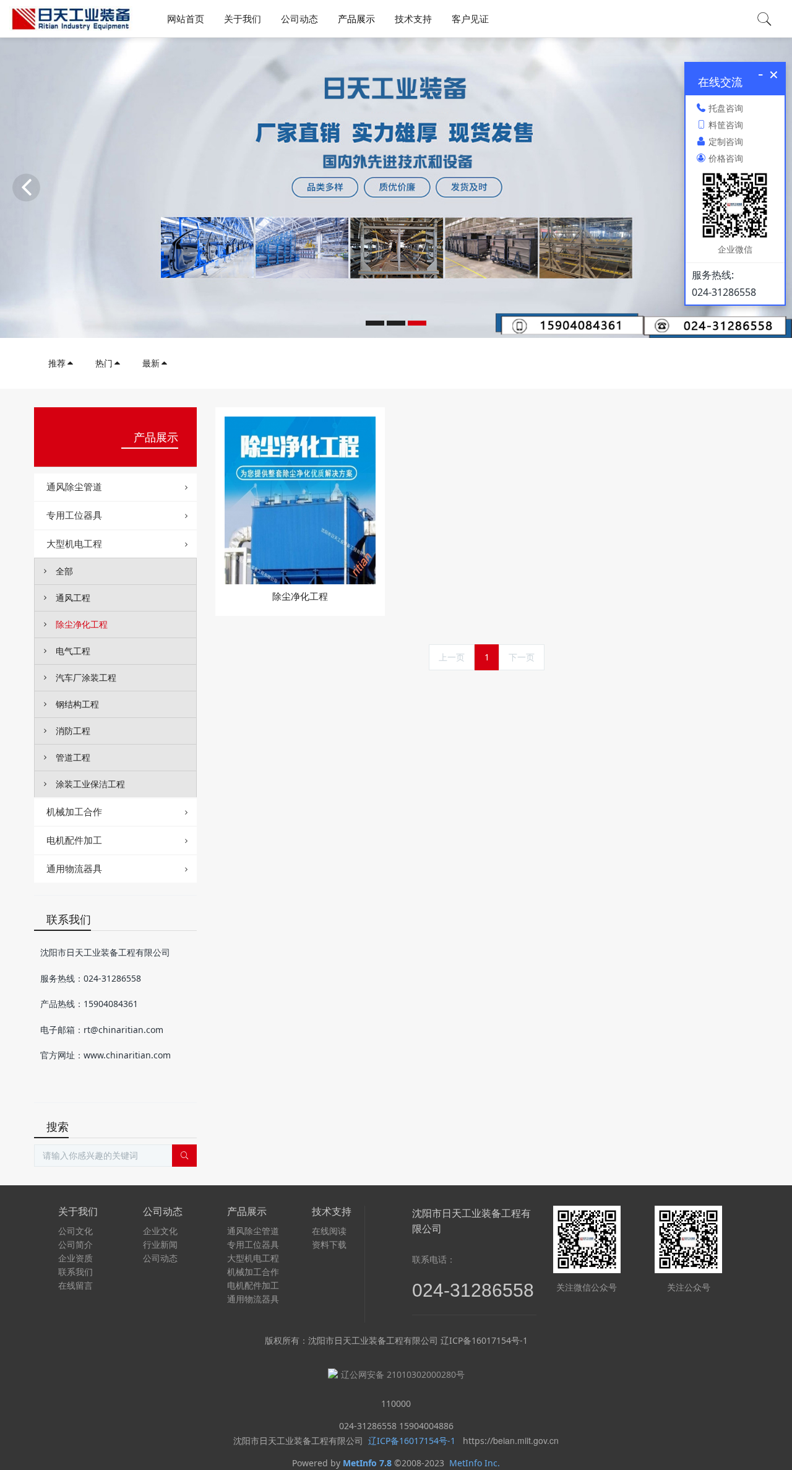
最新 (151, 363)
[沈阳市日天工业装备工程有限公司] (70, 18)
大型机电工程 (74, 543)
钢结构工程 (77, 704)
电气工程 (73, 651)
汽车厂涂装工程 (86, 677)
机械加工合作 (74, 811)
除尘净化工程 (82, 624)
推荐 (57, 363)
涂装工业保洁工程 (90, 784)
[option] (396, 187)
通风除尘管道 (74, 486)
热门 (104, 363)
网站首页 (185, 18)
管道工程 (73, 757)
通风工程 (73, 597)
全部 (64, 571)
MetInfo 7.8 (367, 1463)
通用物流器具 (74, 868)
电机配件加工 (74, 840)
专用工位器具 (74, 515)
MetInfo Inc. (474, 1463)
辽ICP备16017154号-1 (410, 1440)
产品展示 (156, 437)
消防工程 (73, 731)
